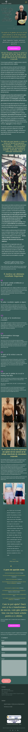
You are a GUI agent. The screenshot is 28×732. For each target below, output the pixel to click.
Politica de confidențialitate (18, 704)
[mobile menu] (26, 2)
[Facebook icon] (10, 730)
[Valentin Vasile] (6, 2)
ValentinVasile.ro (7, 704)
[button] (2, 494)
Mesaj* (3, 659)
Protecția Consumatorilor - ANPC (14, 724)
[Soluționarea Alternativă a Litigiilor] (14, 718)
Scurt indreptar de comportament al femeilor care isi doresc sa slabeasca (14, 582)
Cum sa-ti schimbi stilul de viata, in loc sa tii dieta (14, 575)
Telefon (3, 652)
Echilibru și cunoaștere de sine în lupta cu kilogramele (14, 594)
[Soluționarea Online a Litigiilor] (14, 723)
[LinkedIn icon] (17, 730)
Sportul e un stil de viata (11, 579)
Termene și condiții (8, 706)
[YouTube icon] (15, 730)
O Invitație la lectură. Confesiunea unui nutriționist (13, 590)
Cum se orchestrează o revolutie (12, 573)
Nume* (2, 640)
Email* (2, 646)
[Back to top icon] (25, 729)
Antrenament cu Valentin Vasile (12, 588)
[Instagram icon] (12, 730)
